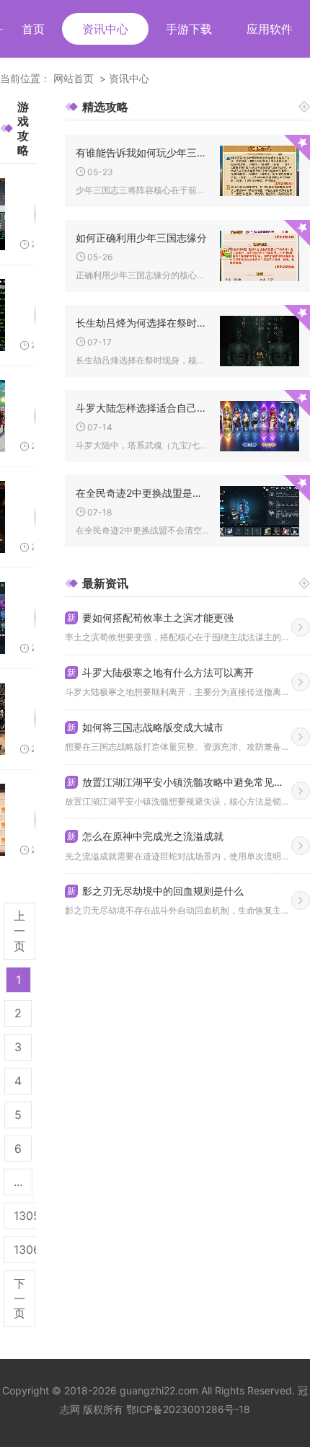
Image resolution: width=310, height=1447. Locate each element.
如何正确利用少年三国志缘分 (141, 237)
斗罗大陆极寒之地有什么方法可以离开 (160, 672)
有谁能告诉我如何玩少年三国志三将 (142, 152)
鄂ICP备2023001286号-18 (188, 1409)
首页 (33, 29)
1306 (27, 1249)
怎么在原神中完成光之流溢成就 (145, 836)
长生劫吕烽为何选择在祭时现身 (142, 323)
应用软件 (270, 29)
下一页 (19, 1298)
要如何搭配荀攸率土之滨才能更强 (150, 617)
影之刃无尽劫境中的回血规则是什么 (155, 891)
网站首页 (73, 78)
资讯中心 (105, 29)
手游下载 (189, 29)
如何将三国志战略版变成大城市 (145, 727)
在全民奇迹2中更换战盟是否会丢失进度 (142, 493)
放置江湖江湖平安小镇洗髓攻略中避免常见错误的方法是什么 (179, 782)
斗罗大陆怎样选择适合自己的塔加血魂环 (142, 408)
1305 (27, 1215)
